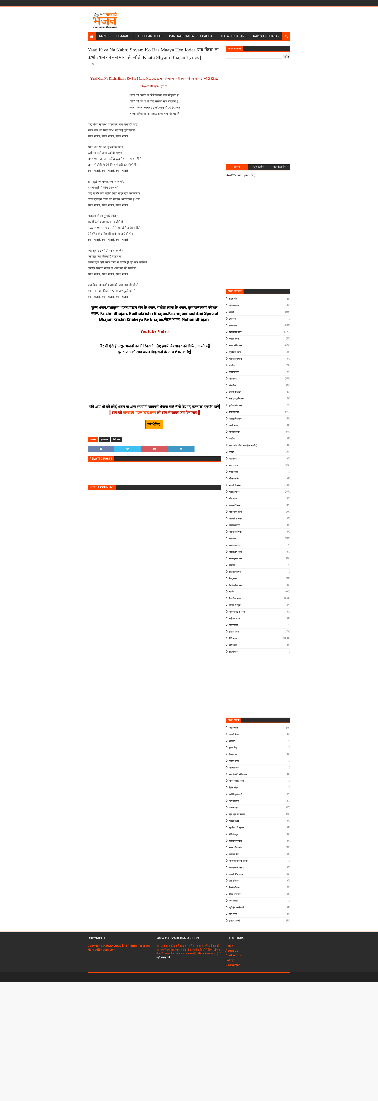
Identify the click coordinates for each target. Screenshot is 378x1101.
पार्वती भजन (233, 425)
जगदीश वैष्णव (234, 767)
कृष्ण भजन (104, 439)
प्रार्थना (231, 438)
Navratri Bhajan (266, 36)
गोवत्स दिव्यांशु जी (235, 359)
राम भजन (232, 538)
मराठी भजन (233, 472)
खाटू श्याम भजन (235, 332)
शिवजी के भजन (235, 598)
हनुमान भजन (234, 631)
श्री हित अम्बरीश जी (236, 907)
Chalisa (206, 36)
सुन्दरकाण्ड (233, 625)
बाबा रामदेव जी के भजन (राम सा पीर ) (243, 445)
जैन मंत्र (232, 385)
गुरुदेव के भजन (235, 352)
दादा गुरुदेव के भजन (236, 398)
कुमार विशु (233, 747)
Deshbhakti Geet (150, 36)
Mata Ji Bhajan (232, 36)
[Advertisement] (218, 19)
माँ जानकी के (234, 478)
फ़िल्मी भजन (233, 652)
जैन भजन (232, 379)
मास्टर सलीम (234, 821)
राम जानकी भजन (235, 532)
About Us (231, 950)
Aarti (103, 36)
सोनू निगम (233, 914)
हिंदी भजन (233, 638)
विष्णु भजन (233, 578)
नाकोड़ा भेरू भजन (235, 419)
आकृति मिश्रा (234, 734)
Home (229, 946)
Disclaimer (232, 965)
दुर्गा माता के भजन (235, 405)
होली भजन (233, 645)
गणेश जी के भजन (235, 345)
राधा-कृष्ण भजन (235, 512)
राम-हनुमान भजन (235, 558)
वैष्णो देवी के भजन (235, 585)
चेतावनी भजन (234, 372)
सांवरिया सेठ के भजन (237, 612)
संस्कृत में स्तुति (234, 605)
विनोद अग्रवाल (234, 894)
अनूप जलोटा (233, 727)
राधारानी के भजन (235, 518)
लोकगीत (232, 565)
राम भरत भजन (234, 545)
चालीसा (231, 365)
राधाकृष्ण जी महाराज (237, 867)
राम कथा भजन (234, 525)
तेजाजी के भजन (235, 392)
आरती (231, 312)
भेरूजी (231, 452)
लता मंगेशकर (234, 881)
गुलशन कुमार (234, 761)
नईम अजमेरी (234, 801)
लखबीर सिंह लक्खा (236, 874)
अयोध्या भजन (234, 305)
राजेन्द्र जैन (233, 854)
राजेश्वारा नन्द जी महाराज (238, 861)
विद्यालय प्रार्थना (235, 572)
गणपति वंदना (234, 339)
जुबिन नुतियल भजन (236, 781)
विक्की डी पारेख (235, 887)
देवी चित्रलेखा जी (235, 794)
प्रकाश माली (233, 807)
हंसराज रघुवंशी (234, 921)
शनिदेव (231, 591)
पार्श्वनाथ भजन (234, 432)
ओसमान (232, 741)
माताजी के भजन (235, 485)
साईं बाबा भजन (234, 618)
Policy (229, 960)
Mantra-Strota (181, 36)
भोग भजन (232, 459)
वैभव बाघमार (233, 901)
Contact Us (233, 955)
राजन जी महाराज (235, 847)
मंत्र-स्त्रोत (233, 465)
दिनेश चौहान (233, 787)
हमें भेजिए (154, 424)
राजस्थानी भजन (235, 505)
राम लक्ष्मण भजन (235, 552)
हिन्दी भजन (116, 439)
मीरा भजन (233, 498)
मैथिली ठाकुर (234, 834)
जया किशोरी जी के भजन (238, 774)
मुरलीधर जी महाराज (236, 827)
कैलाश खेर (233, 754)
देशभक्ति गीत (234, 412)
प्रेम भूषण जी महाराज (237, 814)
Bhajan (122, 36)
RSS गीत (233, 299)
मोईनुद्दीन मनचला (235, 841)
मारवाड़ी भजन (234, 492)
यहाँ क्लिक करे (163, 957)
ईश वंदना (232, 319)
